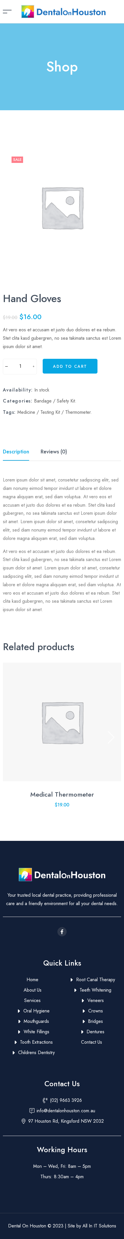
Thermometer (78, 412)
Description (16, 451)
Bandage (43, 401)
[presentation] (13, 738)
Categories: (18, 401)
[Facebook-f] (62, 931)
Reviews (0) (54, 451)
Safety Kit (66, 401)
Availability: (18, 390)
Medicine (26, 412)
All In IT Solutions (98, 1226)
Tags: (9, 412)
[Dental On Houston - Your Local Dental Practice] (63, 11)
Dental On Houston (28, 1226)
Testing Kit (50, 412)
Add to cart (70, 366)
